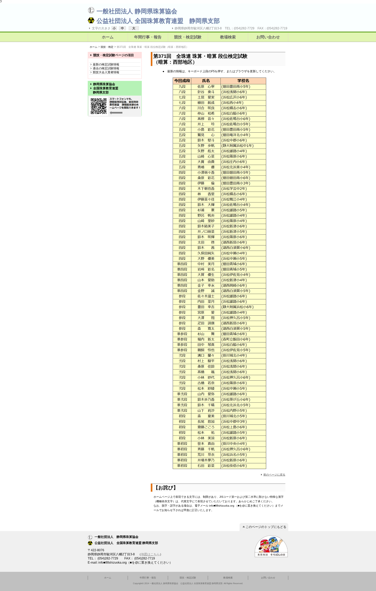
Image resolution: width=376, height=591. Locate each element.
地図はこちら (150, 554)
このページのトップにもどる (266, 527)
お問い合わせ (268, 37)
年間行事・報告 (148, 37)
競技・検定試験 (188, 37)
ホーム (108, 37)
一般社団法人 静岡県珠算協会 (137, 11)
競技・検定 (107, 46)
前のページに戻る (274, 474)
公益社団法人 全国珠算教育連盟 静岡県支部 (158, 20)
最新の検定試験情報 (106, 64)
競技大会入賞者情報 (106, 72)
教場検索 (228, 37)
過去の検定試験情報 (106, 68)
